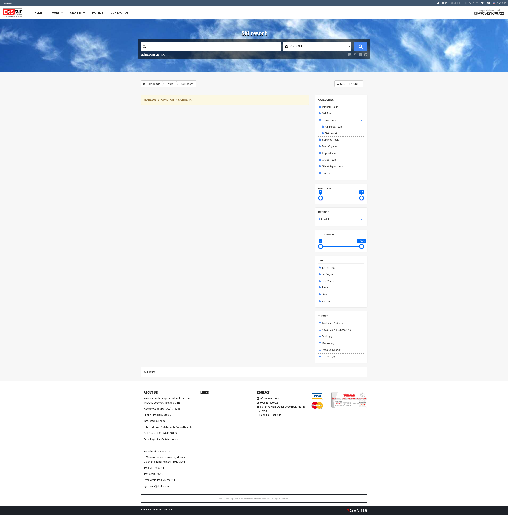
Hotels (97, 12)
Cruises (76, 12)
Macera (327, 343)
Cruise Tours (329, 159)
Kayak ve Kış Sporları (336, 329)
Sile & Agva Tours (332, 166)
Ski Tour (326, 113)
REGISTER (456, 3)
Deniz (326, 336)
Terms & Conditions (151, 509)
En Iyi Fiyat (328, 267)
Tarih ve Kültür (332, 323)
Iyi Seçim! (327, 274)
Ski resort (187, 83)
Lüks (324, 294)
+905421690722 (491, 13)
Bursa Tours (328, 120)
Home (38, 12)
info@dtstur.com (269, 398)
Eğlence (328, 356)
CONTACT (469, 3)
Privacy (168, 509)
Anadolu (325, 219)
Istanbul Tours (329, 106)
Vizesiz (325, 301)
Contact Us (120, 12)
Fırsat (325, 287)
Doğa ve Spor (331, 349)
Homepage (153, 83)
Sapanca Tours (330, 139)
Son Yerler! (328, 281)
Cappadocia (328, 153)
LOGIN (444, 3)
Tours (55, 12)
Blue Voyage (329, 146)
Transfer (326, 173)
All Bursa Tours (333, 126)
